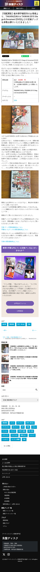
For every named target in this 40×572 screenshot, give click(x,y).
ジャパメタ (14, 435)
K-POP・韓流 (22, 431)
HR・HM (31, 431)
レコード (32, 435)
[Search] (37, 390)
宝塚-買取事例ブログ (16, 337)
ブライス (13, 431)
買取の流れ (6, 489)
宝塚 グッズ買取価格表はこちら (12, 227)
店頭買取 (6, 501)
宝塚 (29, 324)
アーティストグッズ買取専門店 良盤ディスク (19, 559)
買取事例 (11, 324)
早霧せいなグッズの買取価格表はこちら (14, 229)
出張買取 (6, 498)
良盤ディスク (10, 538)
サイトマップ (6, 473)
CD (22, 427)
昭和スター (23, 435)
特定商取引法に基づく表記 (10, 470)
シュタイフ (5, 439)
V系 (28, 427)
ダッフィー (15, 427)
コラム (34, 427)
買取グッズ (7, 8)
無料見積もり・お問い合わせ (11, 504)
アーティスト (6, 427)
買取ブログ (6, 523)
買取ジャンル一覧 (8, 510)
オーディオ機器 (16, 439)
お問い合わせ (6, 477)
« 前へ (5, 330)
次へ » (34, 330)
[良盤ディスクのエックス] (4, 555)
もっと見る (7, 446)
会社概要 (4, 459)
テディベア (5, 435)
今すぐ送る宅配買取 (10, 492)
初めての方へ (20, 8)
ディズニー (20, 422)
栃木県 (4, 324)
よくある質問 (6, 463)
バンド (12, 422)
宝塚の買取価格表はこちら (10, 241)
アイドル (5, 431)
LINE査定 (20, 311)
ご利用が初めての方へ (9, 486)
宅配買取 (6, 495)
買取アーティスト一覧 (9, 513)
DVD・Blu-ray (20, 324)
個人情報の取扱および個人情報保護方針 (14, 466)
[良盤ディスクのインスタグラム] (8, 555)
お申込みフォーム (20, 303)
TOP (4, 337)
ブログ (33, 8)
